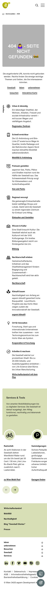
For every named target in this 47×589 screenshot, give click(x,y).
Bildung (15, 249)
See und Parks (18, 189)
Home (4, 15)
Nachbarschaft (18, 283)
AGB (6, 575)
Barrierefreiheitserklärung (15, 577)
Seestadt (11, 88)
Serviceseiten (10, 14)
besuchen (14, 93)
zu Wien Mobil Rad (12, 480)
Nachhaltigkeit (10, 519)
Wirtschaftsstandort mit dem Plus (25, 376)
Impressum (34, 572)
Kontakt (7, 572)
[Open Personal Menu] (41, 583)
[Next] (15, 490)
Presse (7, 530)
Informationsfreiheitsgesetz (23, 575)
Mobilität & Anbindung (22, 158)
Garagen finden (38, 480)
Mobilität (7, 514)
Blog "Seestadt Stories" (14, 524)
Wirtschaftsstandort (13, 508)
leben (21, 88)
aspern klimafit (18, 315)
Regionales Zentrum (21, 126)
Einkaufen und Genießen (23, 218)
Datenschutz (20, 572)
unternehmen (34, 88)
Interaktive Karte (29, 93)
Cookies (34, 577)
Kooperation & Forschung (23, 343)
